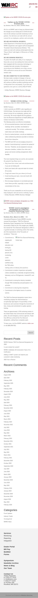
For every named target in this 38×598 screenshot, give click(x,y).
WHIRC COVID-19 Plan (19, 101)
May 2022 (6, 433)
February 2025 (8, 388)
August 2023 (7, 411)
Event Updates (8, 513)
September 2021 (8, 446)
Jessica (8, 25)
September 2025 (8, 383)
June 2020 (7, 471)
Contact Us (8, 574)
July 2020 (6, 469)
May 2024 (6, 400)
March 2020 (7, 474)
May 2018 (6, 502)
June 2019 (7, 482)
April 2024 (6, 402)
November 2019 (8, 480)
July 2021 (6, 449)
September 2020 (8, 466)
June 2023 (7, 413)
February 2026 (8, 380)
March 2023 (7, 419)
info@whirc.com (11, 579)
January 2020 (7, 477)
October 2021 (7, 444)
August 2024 (7, 394)
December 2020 (8, 460)
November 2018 (8, 496)
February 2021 (8, 457)
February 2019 (8, 488)
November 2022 (8, 424)
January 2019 (7, 491)
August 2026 (7, 375)
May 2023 (6, 416)
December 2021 (8, 441)
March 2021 (7, 455)
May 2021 (6, 452)
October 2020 (7, 463)
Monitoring (7, 536)
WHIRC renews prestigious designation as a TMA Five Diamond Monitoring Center (19, 209)
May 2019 (6, 485)
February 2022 (8, 438)
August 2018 (7, 499)
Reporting (7, 538)
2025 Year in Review (9, 359)
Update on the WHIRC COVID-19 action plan (19, 22)
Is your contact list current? (11, 347)
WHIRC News (25, 25)
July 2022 (6, 427)
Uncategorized (8, 519)
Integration (7, 541)
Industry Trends (8, 516)
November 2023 (8, 408)
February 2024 (8, 405)
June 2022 (7, 430)
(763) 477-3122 (10, 577)
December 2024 (8, 391)
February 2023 (8, 422)
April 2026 (6, 377)
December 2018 (8, 493)
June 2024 (7, 397)
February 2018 (8, 504)
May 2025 (6, 386)
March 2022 (7, 435)
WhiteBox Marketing (26, 595)
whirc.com (31, 323)
